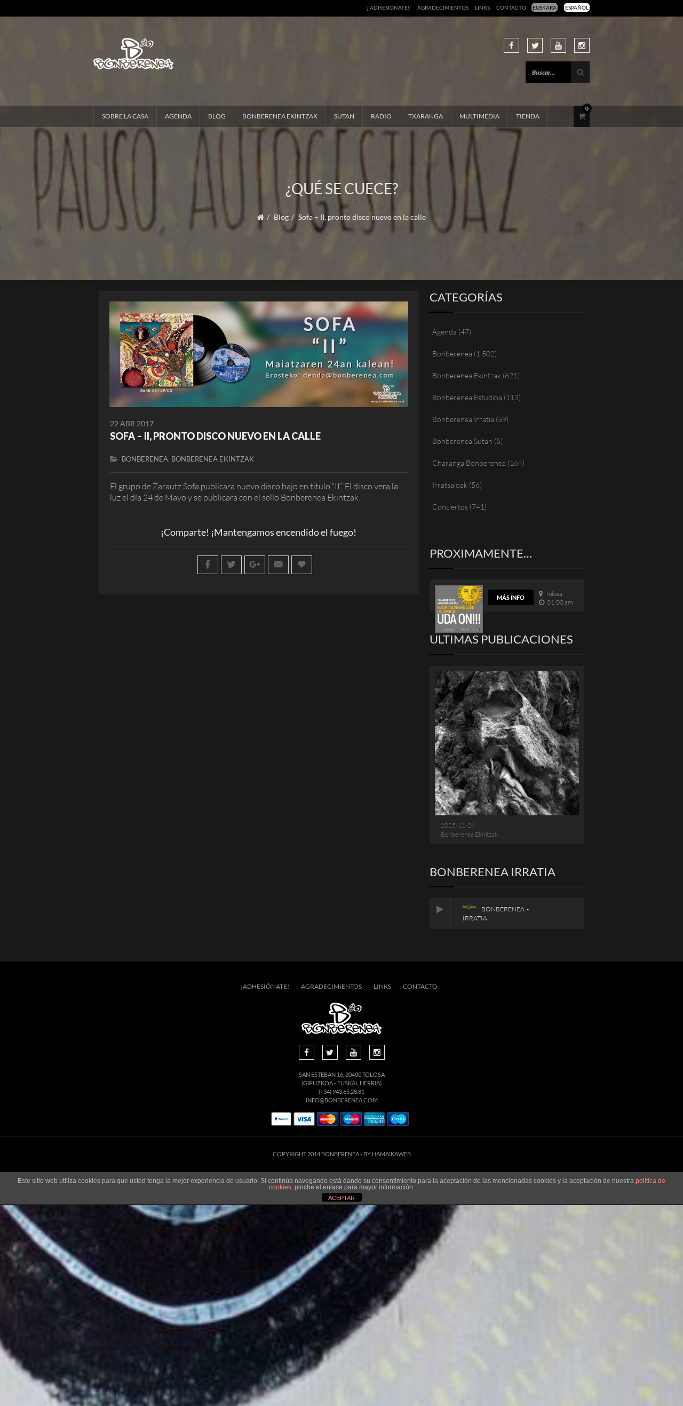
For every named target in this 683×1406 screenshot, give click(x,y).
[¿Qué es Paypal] (281, 1119)
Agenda (178, 116)
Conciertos (450, 506)
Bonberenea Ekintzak (279, 116)
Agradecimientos (442, 7)
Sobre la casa (125, 116)
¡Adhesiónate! (265, 986)
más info (511, 597)
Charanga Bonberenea (469, 462)
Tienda (527, 116)
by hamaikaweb (387, 1153)
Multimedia (479, 116)
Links (482, 7)
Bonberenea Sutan (462, 441)
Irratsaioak (449, 484)
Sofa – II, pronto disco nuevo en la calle (215, 436)
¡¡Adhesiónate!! (389, 7)
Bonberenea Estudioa (467, 397)
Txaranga (425, 116)
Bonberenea (145, 459)
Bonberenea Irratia (463, 419)
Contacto (511, 7)
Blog (217, 116)
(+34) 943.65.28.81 (341, 1091)
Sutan (344, 116)
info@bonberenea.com (342, 1100)
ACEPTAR (341, 1198)
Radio (381, 116)
